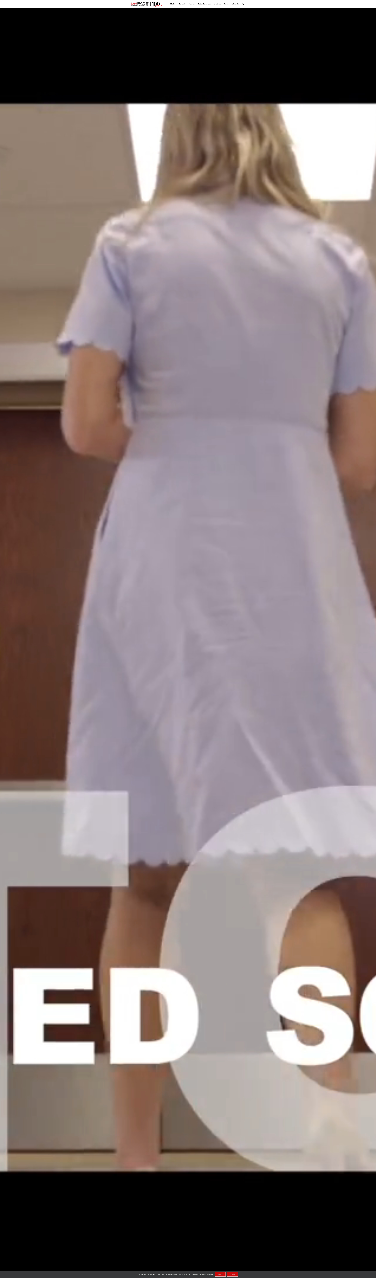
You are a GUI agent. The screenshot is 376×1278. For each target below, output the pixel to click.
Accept (220, 1274)
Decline (232, 1274)
